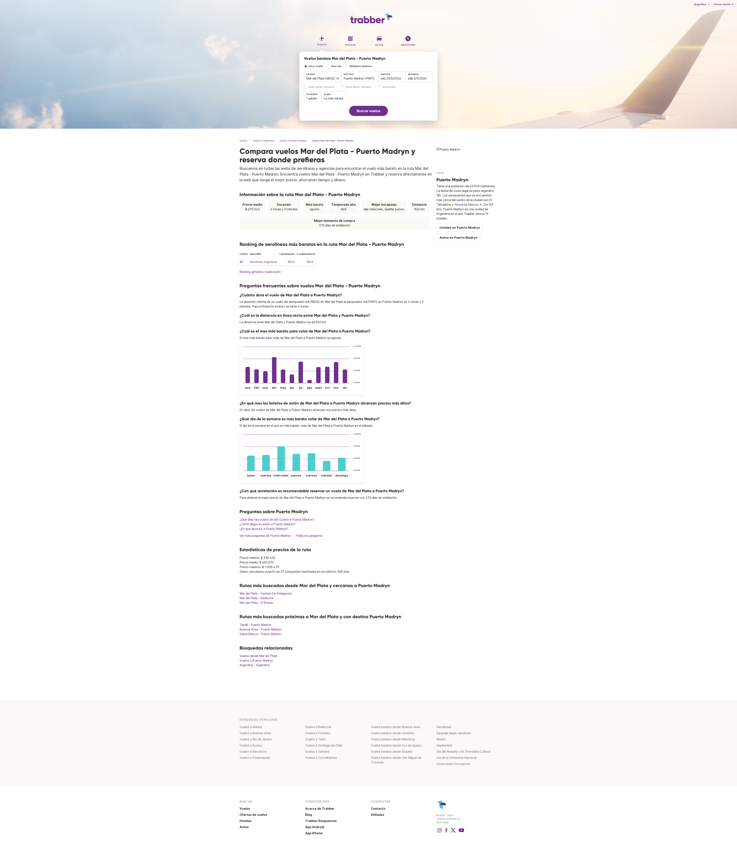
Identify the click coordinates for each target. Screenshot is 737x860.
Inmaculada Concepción (453, 764)
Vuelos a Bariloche (318, 727)
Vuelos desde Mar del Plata (258, 656)
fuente (440, 173)
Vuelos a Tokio (315, 739)
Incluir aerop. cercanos (321, 87)
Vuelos (245, 808)
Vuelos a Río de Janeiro (256, 739)
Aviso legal (442, 822)
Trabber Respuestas (321, 821)
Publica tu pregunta (309, 536)
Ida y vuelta (316, 66)
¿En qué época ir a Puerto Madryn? (264, 529)
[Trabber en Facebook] (446, 832)
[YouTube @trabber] (460, 832)
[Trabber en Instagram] (439, 832)
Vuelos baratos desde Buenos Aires (395, 727)
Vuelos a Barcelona (253, 751)
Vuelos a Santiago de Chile (323, 745)
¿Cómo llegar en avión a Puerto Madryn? (268, 524)
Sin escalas (389, 87)
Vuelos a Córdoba (317, 733)
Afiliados (377, 815)
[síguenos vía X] (453, 832)
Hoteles (245, 821)
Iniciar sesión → (723, 4)
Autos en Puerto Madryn (458, 237)
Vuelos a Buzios (251, 745)
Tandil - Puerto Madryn (255, 625)
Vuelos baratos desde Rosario (391, 751)
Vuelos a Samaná (317, 751)
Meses (441, 739)
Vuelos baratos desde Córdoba (392, 733)
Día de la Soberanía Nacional (456, 758)
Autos (244, 827)
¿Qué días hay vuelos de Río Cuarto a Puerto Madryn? (277, 519)
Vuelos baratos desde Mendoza (393, 739)
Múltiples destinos (360, 66)
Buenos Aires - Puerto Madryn (261, 629)
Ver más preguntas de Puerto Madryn (265, 536)
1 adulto (311, 98)
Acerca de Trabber (319, 808)
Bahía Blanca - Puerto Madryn (260, 634)
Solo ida (336, 66)
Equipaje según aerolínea (453, 733)
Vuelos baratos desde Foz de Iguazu (396, 745)
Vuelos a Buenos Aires (255, 733)
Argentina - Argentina (254, 665)
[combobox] (322, 76)
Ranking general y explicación (260, 272)
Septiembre (444, 745)
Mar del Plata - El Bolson (256, 603)
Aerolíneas (443, 727)
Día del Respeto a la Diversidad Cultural (463, 751)
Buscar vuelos (368, 111)
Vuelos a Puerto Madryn (256, 660)
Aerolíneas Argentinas (263, 261)
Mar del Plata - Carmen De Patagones (266, 593)
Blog (308, 815)
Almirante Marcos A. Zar (471, 204)
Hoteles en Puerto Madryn (460, 227)
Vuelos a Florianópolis (255, 758)
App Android (314, 827)
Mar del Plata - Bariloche (256, 598)
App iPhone (314, 833)
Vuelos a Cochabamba (321, 758)
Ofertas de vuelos (253, 815)
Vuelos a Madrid (251, 727)
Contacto (378, 808)
